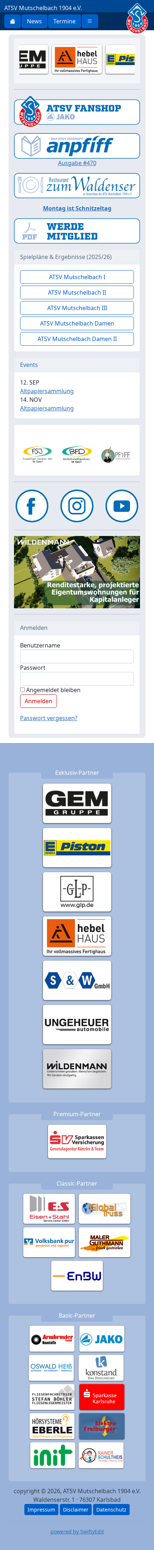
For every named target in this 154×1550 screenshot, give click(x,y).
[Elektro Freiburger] (102, 1425)
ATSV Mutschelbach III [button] (77, 308)
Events (29, 365)
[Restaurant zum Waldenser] (77, 185)
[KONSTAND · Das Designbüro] (101, 1367)
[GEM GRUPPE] (77, 803)
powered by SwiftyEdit (77, 1531)
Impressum (41, 1509)
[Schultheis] (101, 1455)
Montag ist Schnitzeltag (77, 208)
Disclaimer (75, 1509)
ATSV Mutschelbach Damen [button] (77, 323)
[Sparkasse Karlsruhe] (102, 1396)
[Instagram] (77, 506)
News (34, 21)
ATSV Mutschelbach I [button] (77, 277)
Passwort (32, 668)
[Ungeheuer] (77, 1024)
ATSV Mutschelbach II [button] (77, 292)
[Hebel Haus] (77, 936)
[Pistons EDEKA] (77, 847)
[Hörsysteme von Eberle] (52, 1425)
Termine (64, 21)
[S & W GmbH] (77, 980)
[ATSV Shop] (77, 111)
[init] (53, 1455)
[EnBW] (77, 1275)
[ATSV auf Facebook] (32, 506)
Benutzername (40, 645)
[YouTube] (122, 506)
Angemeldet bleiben (53, 690)
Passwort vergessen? (48, 718)
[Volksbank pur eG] (49, 1242)
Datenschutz (111, 1509)
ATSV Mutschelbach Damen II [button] (77, 339)
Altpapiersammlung (47, 391)
